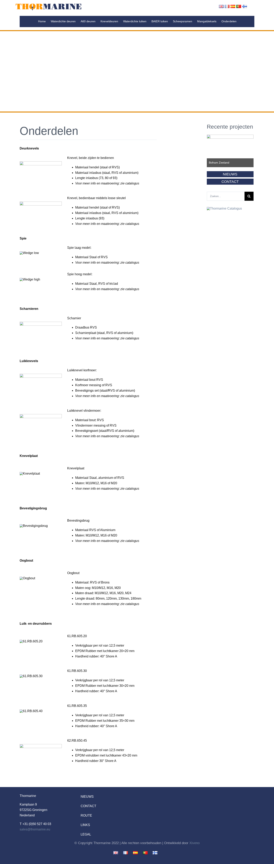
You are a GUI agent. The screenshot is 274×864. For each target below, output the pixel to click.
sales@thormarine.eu (35, 829)
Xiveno (194, 843)
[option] (230, 151)
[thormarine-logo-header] (48, 4)
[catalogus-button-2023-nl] (224, 208)
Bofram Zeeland (219, 162)
